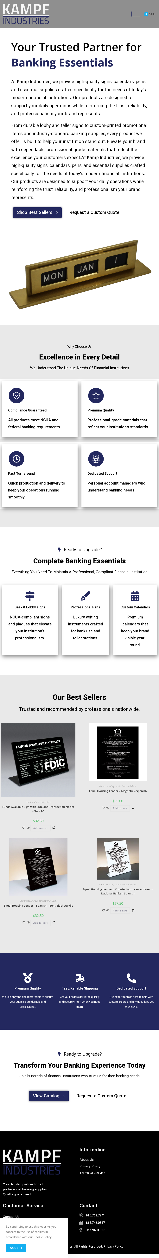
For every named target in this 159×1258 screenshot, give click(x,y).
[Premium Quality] (96, 395)
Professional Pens (85, 607)
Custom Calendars (135, 607)
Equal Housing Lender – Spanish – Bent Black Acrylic (38, 905)
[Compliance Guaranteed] (16, 395)
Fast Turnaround (21, 473)
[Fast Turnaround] (16, 459)
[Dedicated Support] (96, 459)
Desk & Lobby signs (30, 607)
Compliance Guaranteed (27, 410)
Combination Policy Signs (38, 802)
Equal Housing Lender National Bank (118, 786)
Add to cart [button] (40, 828)
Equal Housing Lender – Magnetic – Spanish (118, 791)
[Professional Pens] (85, 596)
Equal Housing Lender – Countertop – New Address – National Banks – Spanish (118, 891)
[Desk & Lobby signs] (30, 596)
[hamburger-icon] (135, 14)
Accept (16, 1248)
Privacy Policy (113, 1246)
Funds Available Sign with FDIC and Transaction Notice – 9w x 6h (38, 809)
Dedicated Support (102, 473)
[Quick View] (28, 828)
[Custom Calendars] (135, 596)
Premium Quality (101, 410)
